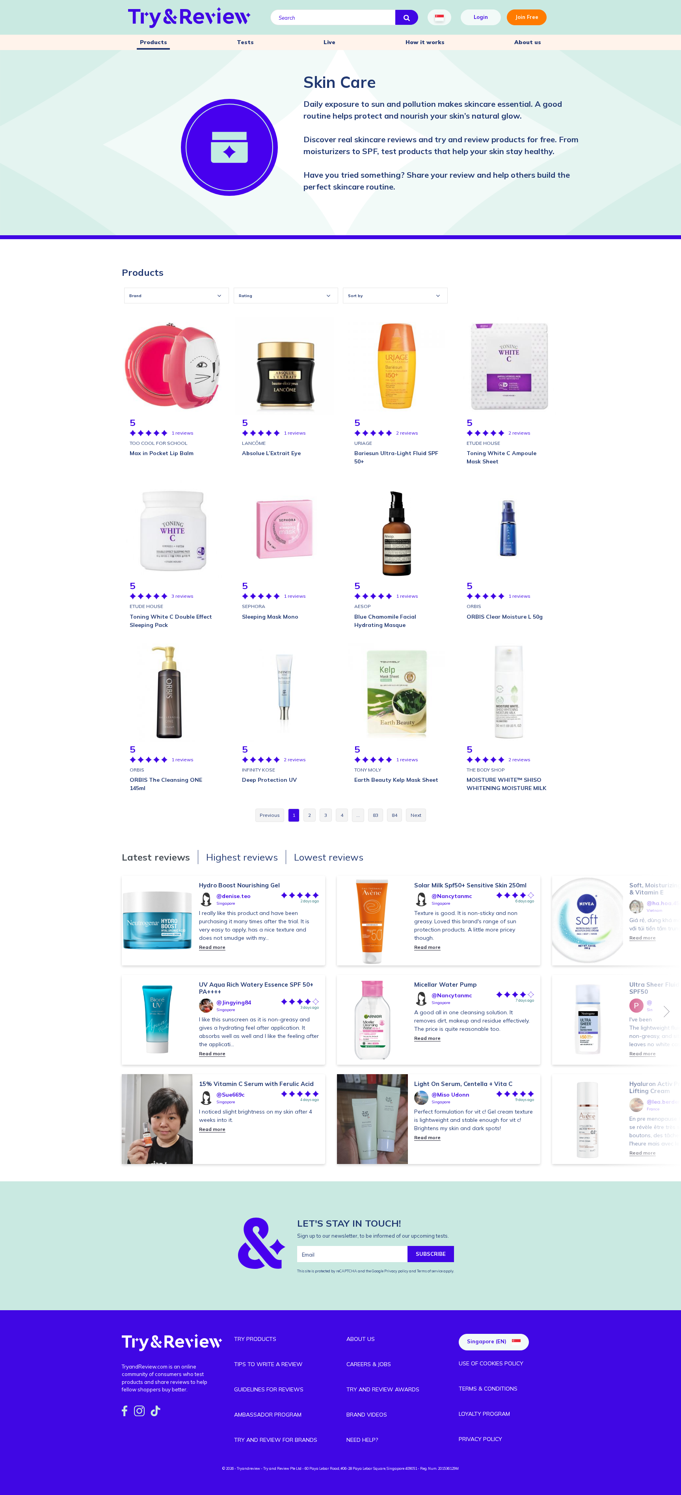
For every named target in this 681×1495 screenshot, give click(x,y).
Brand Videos (366, 1414)
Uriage (363, 443)
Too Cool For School (159, 443)
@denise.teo (233, 896)
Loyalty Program (484, 1413)
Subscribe (431, 1254)
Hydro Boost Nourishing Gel (239, 885)
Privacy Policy (480, 1439)
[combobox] (176, 295)
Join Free (526, 17)
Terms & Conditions (488, 1388)
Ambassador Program (267, 1414)
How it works (425, 42)
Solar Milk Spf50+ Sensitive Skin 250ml (470, 885)
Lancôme (254, 443)
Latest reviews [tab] (156, 857)
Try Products (255, 1339)
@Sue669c (230, 1094)
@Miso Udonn (450, 1094)
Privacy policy (396, 1271)
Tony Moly (367, 770)
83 (375, 815)
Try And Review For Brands (275, 1439)
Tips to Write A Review (268, 1364)
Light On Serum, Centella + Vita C (463, 1084)
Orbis (474, 606)
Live (329, 42)
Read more (212, 947)
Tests (245, 42)
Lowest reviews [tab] (328, 857)
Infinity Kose (258, 770)
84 (394, 815)
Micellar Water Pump (445, 984)
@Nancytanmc (452, 896)
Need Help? (362, 1439)
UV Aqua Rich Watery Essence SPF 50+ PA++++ (256, 988)
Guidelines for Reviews (268, 1389)
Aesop (362, 606)
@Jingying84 (233, 1002)
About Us (360, 1339)
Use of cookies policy (491, 1363)
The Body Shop (486, 770)
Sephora (253, 606)
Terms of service (429, 1271)
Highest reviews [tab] (242, 857)
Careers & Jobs (368, 1364)
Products (153, 42)
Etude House (483, 443)
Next (667, 1011)
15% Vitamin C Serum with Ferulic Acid (256, 1084)
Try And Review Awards (382, 1389)
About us (527, 42)
